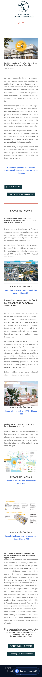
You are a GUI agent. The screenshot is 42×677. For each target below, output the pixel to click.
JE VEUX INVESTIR (13, 187)
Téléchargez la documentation (21, 194)
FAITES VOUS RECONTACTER (21, 646)
